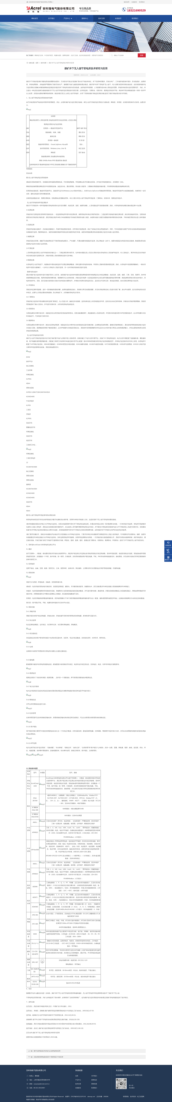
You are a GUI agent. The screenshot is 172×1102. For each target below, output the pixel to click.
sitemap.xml (91, 1096)
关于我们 (51, 18)
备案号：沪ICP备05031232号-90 (75, 1096)
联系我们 (142, 2)
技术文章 (101, 18)
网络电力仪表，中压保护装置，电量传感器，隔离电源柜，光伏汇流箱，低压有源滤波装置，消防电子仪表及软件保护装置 (72, 55)
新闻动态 (94, 1080)
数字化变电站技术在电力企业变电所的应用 (47, 1051)
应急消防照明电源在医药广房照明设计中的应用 (48, 1057)
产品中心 (67, 18)
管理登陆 (126, 1096)
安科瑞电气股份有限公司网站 (43, 2)
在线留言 (134, 2)
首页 (37, 63)
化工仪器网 (140, 1096)
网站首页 (34, 18)
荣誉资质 (94, 1084)
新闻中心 (85, 18)
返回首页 (126, 2)
